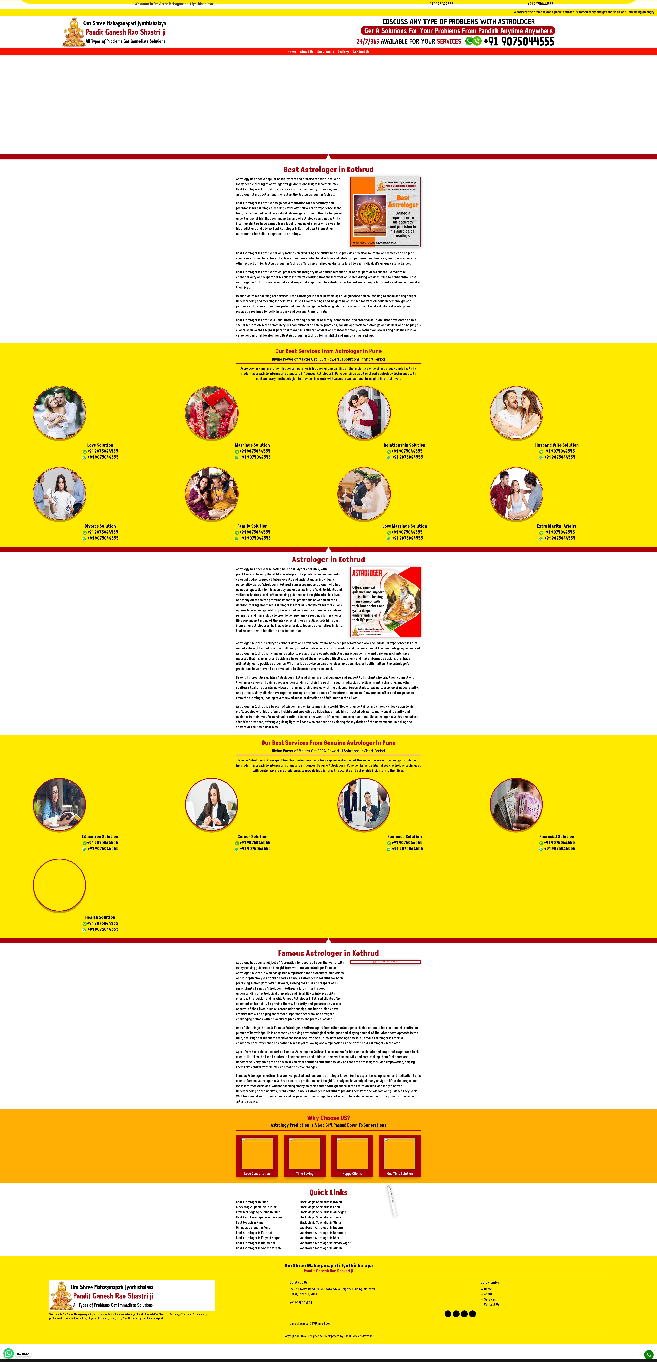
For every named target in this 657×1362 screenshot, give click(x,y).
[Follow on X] (464, 1313)
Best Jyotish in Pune (249, 1222)
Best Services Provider (359, 1336)
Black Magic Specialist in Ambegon (323, 1212)
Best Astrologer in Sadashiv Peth (258, 1248)
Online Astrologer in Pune (253, 1227)
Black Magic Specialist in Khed (320, 1207)
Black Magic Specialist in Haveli (321, 1202)
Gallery (343, 52)
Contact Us (361, 52)
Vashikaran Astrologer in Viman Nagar (325, 1243)
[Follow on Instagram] (472, 1313)
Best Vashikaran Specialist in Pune (259, 1217)
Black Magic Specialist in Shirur (321, 1222)
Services (324, 52)
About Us (306, 52)
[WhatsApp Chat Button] (8, 1353)
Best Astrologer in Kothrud (254, 1232)
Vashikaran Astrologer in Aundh (321, 1248)
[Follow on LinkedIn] (456, 1313)
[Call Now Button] (649, 1354)
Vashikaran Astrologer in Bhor (319, 1238)
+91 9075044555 (441, 4)
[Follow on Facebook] (448, 1313)
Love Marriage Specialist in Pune (258, 1212)
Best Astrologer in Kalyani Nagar (258, 1238)
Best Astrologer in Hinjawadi (255, 1243)
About (488, 1294)
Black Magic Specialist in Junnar (321, 1217)
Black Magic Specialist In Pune (256, 1207)
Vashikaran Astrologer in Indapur (322, 1227)
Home (292, 52)
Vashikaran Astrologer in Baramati (323, 1232)
